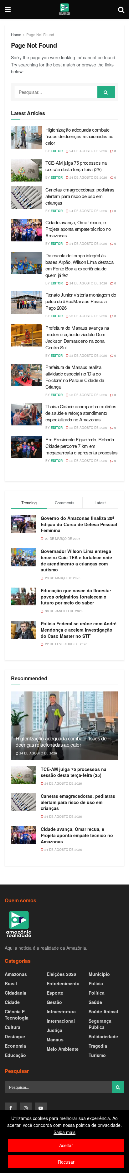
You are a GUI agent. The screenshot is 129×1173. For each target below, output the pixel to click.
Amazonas (16, 974)
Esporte (55, 993)
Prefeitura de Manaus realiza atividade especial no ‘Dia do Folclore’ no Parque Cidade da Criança (74, 377)
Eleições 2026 (61, 974)
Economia (15, 1046)
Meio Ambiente (63, 1049)
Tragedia (98, 1046)
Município (99, 974)
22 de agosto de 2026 (88, 427)
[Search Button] (106, 92)
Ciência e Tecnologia (16, 1014)
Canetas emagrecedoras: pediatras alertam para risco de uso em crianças (79, 196)
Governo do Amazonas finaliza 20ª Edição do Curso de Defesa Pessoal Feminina (79, 524)
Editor (57, 151)
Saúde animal (103, 1011)
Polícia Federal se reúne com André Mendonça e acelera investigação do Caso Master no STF (78, 629)
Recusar (66, 1162)
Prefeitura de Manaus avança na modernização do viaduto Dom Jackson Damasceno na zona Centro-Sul (77, 337)
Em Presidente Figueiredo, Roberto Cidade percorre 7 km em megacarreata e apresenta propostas (81, 446)
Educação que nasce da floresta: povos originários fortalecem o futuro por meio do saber (76, 596)
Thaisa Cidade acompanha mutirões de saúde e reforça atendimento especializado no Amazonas (80, 413)
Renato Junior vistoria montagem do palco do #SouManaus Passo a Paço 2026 (80, 301)
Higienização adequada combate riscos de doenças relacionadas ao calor (79, 136)
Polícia (96, 983)
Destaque (15, 1036)
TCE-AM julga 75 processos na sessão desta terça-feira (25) (76, 165)
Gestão (54, 1002)
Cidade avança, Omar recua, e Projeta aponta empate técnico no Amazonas (78, 229)
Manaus (55, 1039)
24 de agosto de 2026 (88, 151)
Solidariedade (103, 1036)
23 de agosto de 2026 (88, 316)
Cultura (12, 1027)
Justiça (54, 1030)
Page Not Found (40, 34)
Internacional (61, 1021)
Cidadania (15, 993)
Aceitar (66, 1145)
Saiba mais (64, 1132)
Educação (15, 1055)
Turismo (97, 1055)
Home (16, 34)
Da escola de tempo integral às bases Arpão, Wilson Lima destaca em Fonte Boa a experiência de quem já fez (79, 265)
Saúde (95, 1002)
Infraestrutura (61, 1011)
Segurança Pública (100, 1024)
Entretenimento (63, 983)
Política (97, 993)
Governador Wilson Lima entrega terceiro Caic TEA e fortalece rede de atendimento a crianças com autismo (76, 560)
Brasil (11, 983)
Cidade (12, 1002)
